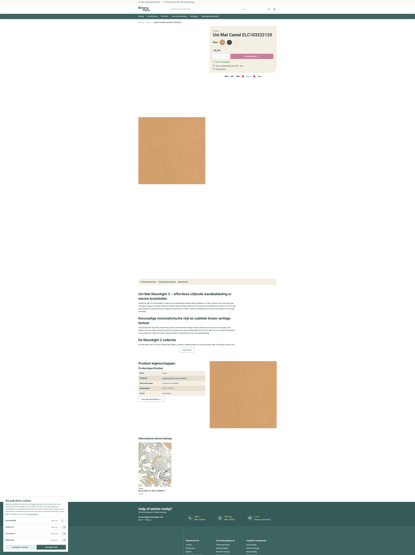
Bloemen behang (252, 548)
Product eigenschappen (167, 282)
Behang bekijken (222, 548)
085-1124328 (199, 520)
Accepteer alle (51, 547)
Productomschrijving (148, 282)
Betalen (189, 552)
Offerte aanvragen (223, 545)
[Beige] (236, 42)
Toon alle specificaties (150, 399)
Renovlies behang (223, 552)
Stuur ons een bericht (262, 520)
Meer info (54, 520)
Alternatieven (183, 282)
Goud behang (251, 545)
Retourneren (190, 548)
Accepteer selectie (20, 547)
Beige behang (251, 552)
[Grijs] (229, 42)
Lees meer (187, 350)
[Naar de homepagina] (144, 9)
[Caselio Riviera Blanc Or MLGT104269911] (155, 468)
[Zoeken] (244, 9)
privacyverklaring (32, 514)
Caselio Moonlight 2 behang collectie (174, 378)
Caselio (216, 31)
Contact (189, 545)
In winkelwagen (250, 56)
